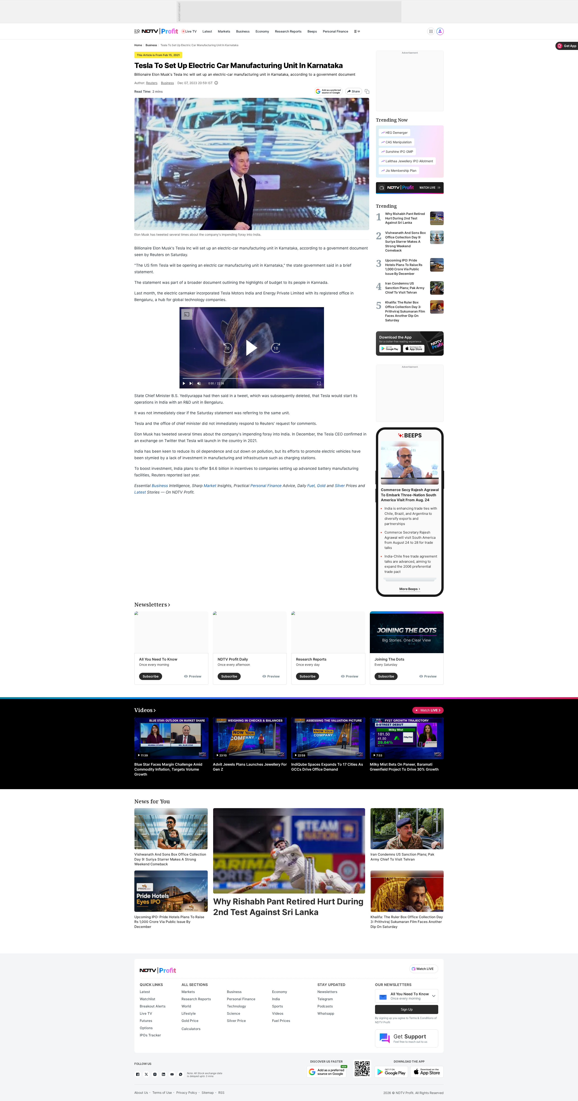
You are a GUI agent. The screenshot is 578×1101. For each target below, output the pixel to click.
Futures (146, 1021)
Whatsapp (325, 1013)
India (276, 999)
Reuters (151, 83)
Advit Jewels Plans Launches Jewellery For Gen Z (250, 767)
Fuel (311, 485)
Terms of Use (162, 1092)
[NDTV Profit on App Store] (427, 1071)
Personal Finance (335, 31)
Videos (277, 1013)
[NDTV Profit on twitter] (146, 1074)
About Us (141, 1092)
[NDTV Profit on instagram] (154, 1074)
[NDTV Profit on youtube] (172, 1074)
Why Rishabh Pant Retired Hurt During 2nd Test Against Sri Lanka (288, 906)
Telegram (325, 999)
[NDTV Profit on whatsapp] (180, 1074)
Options (146, 1028)
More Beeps (408, 589)
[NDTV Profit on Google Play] (391, 1071)
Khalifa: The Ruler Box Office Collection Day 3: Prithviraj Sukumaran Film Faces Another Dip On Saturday (407, 922)
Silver (340, 485)
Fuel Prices (281, 1021)
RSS (221, 1092)
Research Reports (288, 31)
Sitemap (208, 1092)
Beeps (312, 31)
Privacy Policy (186, 1092)
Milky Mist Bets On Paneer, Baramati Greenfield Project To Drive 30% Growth (404, 767)
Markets (224, 31)
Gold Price (190, 1021)
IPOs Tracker (150, 1035)
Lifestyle (189, 1013)
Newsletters (327, 992)
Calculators (191, 1029)
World (186, 1006)
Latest (207, 31)
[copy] (367, 91)
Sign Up (407, 1009)
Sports (277, 1006)
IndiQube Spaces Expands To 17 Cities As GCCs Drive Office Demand (327, 767)
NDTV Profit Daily (233, 659)
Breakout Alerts (152, 1006)
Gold (321, 485)
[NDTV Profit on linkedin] (163, 1074)
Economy (262, 31)
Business (243, 31)
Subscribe (150, 676)
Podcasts (325, 1006)
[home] (160, 28)
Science (233, 1013)
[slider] (252, 378)
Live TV (191, 31)
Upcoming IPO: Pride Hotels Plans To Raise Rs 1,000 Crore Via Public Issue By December (169, 922)
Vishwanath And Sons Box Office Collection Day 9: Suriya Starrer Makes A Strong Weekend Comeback (170, 859)
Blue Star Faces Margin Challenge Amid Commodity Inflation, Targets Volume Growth (168, 769)
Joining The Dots (389, 659)
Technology (236, 1006)
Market (210, 485)
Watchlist (147, 999)
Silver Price (236, 1021)
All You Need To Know (158, 659)
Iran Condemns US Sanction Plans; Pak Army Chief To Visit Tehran (402, 856)
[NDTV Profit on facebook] (137, 1074)
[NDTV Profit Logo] (158, 969)
